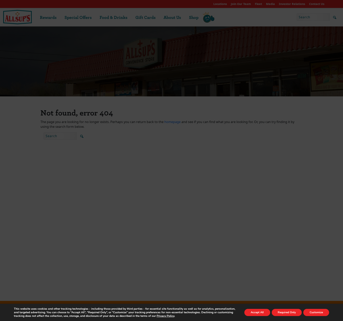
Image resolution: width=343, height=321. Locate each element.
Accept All (257, 312)
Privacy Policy (165, 316)
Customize (316, 312)
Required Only (287, 312)
